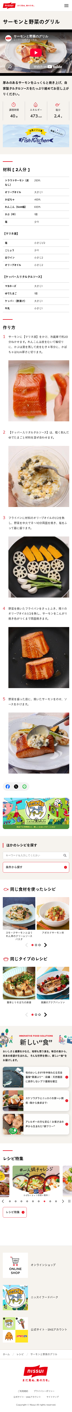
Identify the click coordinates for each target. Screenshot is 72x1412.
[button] (32, 945)
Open (66, 5)
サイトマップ (52, 1397)
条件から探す (14, 867)
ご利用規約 (23, 1391)
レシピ (20, 1354)
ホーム (6, 1354)
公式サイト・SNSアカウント (27, 1397)
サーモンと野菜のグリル (43, 1354)
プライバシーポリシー (44, 1391)
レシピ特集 (13, 1212)
